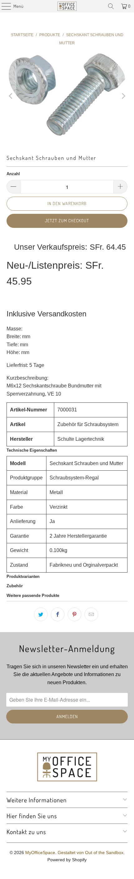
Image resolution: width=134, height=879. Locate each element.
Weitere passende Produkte (33, 595)
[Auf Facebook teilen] (58, 614)
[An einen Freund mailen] (91, 614)
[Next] (123, 96)
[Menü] (3, 6)
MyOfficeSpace (40, 852)
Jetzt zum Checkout (67, 220)
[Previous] (11, 96)
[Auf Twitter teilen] (41, 614)
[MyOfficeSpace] (67, 6)
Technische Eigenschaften (32, 450)
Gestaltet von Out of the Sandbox (90, 852)
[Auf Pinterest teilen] (74, 614)
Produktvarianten (23, 576)
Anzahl (13, 173)
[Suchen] (111, 6)
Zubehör (15, 586)
